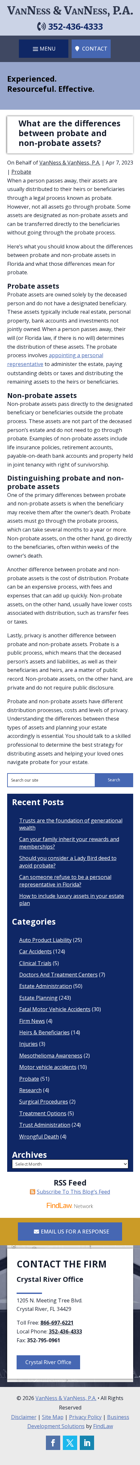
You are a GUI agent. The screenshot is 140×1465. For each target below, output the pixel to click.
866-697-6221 (57, 1322)
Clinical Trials (35, 963)
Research (30, 1090)
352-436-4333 (75, 26)
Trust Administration (44, 1124)
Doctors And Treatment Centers (58, 974)
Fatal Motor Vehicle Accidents (55, 1009)
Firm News (32, 1021)
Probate (21, 171)
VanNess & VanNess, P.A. (69, 162)
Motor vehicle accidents (48, 1067)
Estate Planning (38, 997)
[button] (43, 49)
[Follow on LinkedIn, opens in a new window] (87, 1443)
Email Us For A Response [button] (75, 1231)
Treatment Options (42, 1113)
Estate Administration (45, 986)
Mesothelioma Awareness (50, 1055)
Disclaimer (23, 1417)
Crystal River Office (48, 1362)
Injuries (28, 1043)
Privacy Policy (85, 1417)
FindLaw (103, 1426)
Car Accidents (35, 951)
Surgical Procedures (43, 1101)
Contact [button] (94, 48)
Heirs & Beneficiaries (44, 1032)
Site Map (52, 1417)
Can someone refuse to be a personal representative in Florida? (65, 880)
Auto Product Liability (45, 940)
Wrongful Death (39, 1136)
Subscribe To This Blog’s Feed (73, 1191)
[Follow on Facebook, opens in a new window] (53, 1443)
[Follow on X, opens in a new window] (70, 1443)
